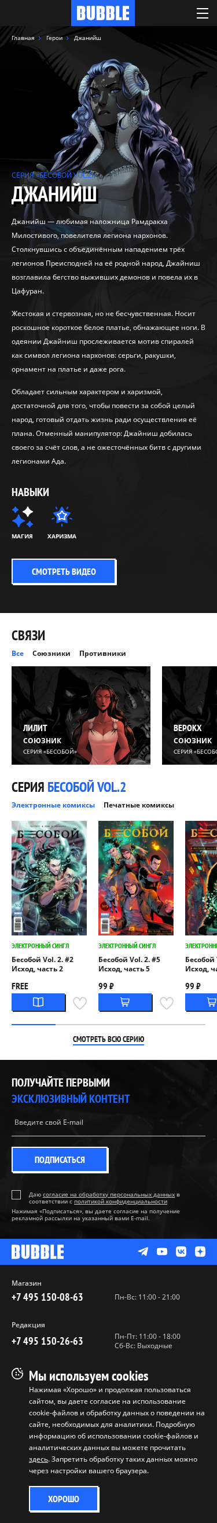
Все (18, 653)
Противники (102, 653)
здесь (38, 1459)
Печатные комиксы (139, 805)
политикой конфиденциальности (120, 1201)
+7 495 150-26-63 (47, 1341)
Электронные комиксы (53, 805)
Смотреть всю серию (108, 1039)
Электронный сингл (40, 945)
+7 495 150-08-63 (47, 1297)
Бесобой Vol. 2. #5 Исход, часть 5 (129, 964)
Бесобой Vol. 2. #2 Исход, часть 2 (42, 964)
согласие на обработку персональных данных (109, 1194)
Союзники (51, 653)
